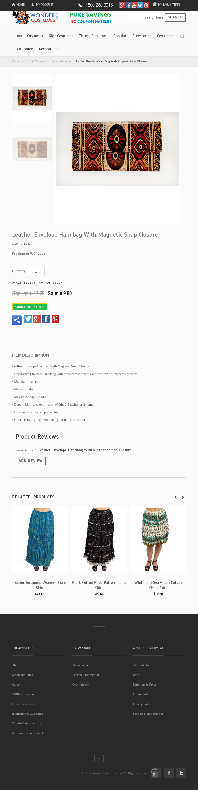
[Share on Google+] (37, 319)
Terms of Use (141, 665)
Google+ (156, 773)
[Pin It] (55, 319)
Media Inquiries (22, 675)
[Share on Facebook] (46, 319)
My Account (45, 4)
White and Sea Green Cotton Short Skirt (158, 585)
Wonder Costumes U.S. (27, 723)
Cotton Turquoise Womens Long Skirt (39, 585)
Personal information (86, 675)
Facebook (169, 773)
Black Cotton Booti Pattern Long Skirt (99, 585)
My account (80, 665)
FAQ (136, 675)
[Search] (182, 37)
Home (21, 4)
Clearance (25, 49)
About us (18, 665)
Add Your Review (22, 244)
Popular (119, 36)
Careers (17, 684)
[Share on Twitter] (28, 319)
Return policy (142, 694)
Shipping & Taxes (144, 684)
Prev (175, 497)
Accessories (141, 36)
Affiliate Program (23, 694)
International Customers (27, 713)
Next (183, 497)
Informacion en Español (27, 733)
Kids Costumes (61, 36)
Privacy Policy (142, 704)
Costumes (165, 36)
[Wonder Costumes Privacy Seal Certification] (31, 770)
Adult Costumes (30, 36)
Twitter (181, 773)
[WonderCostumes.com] (36, 18)
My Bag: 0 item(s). (170, 4)
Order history (81, 684)
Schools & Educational (148, 713)
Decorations (48, 49)
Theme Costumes (93, 36)
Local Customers (23, 704)
